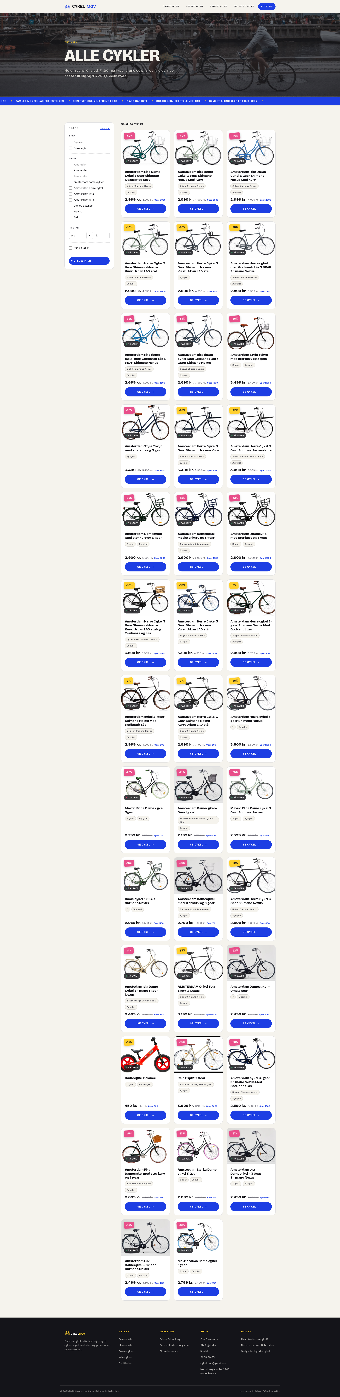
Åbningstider (208, 1345)
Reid (76, 217)
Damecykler (171, 6)
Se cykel (145, 208)
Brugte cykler (244, 6)
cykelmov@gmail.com (213, 1363)
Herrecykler (194, 6)
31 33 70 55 (207, 1357)
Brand (73, 158)
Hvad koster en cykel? (254, 1339)
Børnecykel (81, 148)
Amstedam (80, 164)
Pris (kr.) (75, 227)
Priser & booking (170, 1339)
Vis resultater (81, 260)
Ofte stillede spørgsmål (174, 1345)
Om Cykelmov (209, 1339)
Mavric (78, 211)
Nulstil (105, 128)
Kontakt (205, 1351)
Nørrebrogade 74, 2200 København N (215, 1371)
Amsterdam (81, 170)
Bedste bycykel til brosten (257, 1345)
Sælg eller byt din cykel (255, 1351)
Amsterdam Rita (84, 193)
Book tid (267, 6)
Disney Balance (83, 205)
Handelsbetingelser (250, 1391)
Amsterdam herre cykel (88, 188)
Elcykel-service (169, 1351)
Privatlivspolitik (271, 1391)
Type (72, 136)
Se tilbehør (126, 1363)
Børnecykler (219, 6)
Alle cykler (125, 1357)
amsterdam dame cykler (89, 182)
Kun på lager (81, 248)
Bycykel (78, 142)
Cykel (84, 6)
